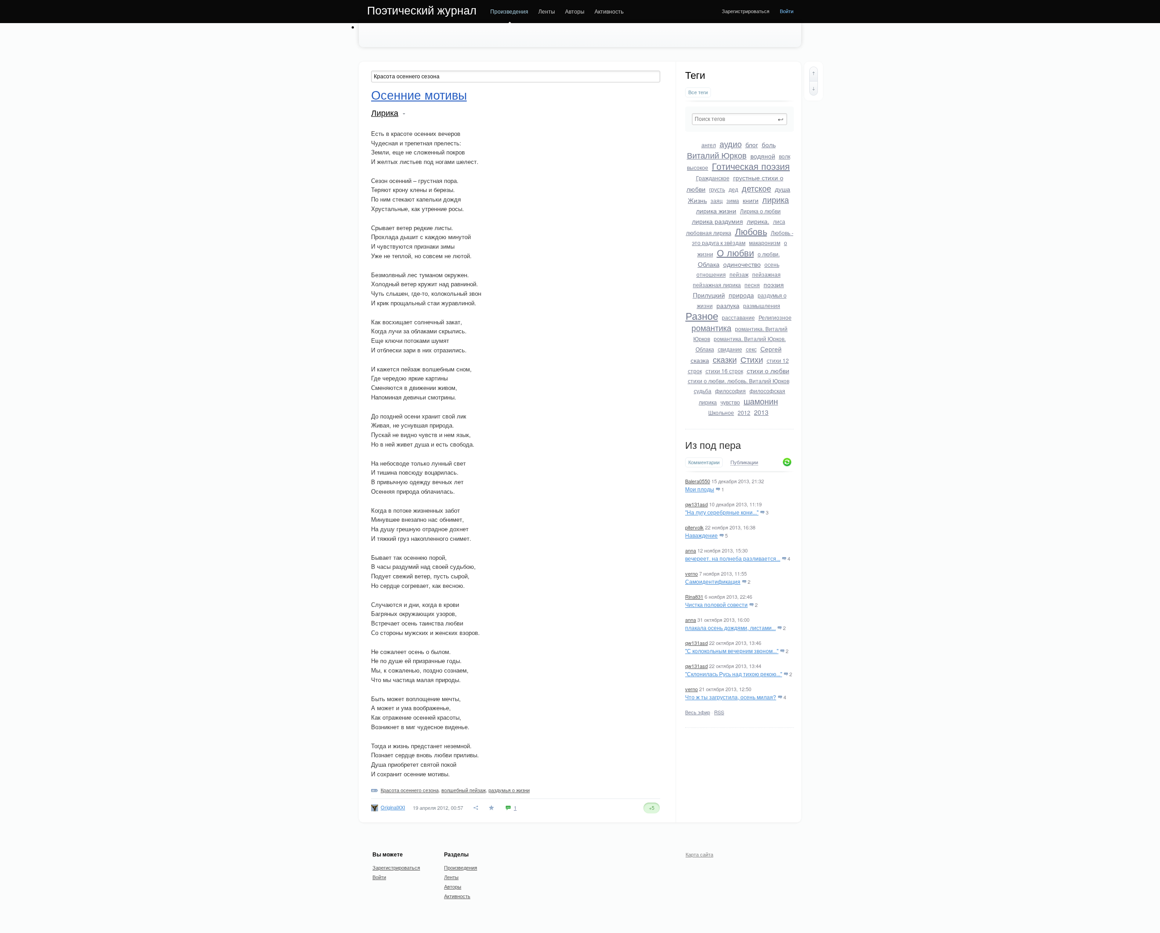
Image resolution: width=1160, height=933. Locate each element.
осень (771, 264)
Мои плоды (699, 489)
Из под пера (713, 445)
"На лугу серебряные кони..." (722, 512)
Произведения (509, 11)
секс (751, 349)
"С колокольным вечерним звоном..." (731, 650)
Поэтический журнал (422, 10)
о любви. (769, 254)
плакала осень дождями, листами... (730, 627)
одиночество (742, 264)
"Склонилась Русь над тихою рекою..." (733, 674)
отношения (711, 274)
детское (756, 188)
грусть (717, 189)
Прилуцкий (709, 294)
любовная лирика (708, 232)
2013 (761, 412)
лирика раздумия (717, 221)
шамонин (761, 401)
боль (769, 144)
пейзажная (766, 274)
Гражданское (713, 178)
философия (730, 390)
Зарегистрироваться (745, 10)
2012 (744, 412)
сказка (700, 360)
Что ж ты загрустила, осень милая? (730, 697)
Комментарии (704, 462)
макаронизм (764, 242)
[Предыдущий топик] (813, 74)
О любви (735, 252)
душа (782, 188)
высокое (697, 167)
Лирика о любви (760, 211)
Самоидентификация (712, 581)
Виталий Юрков (717, 155)
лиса (779, 221)
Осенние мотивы (419, 95)
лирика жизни (716, 210)
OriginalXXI (393, 807)
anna (690, 550)
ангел (708, 145)
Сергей (771, 348)
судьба (702, 390)
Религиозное (775, 317)
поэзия (774, 284)
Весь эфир (697, 712)
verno (691, 573)
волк (784, 156)
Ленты (546, 11)
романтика (711, 327)
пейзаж (739, 274)
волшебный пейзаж (463, 790)
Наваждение (701, 535)
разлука (728, 305)
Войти (786, 10)
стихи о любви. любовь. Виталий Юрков (738, 381)
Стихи (751, 359)
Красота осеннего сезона (410, 790)
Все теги (698, 92)
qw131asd (696, 504)
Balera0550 (697, 481)
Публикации (744, 462)
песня (752, 285)
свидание (730, 349)
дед (733, 189)
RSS (719, 712)
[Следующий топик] (813, 88)
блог (751, 144)
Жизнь (697, 200)
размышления (761, 305)
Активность (609, 11)
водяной (762, 155)
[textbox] (739, 119)
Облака (709, 264)
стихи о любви (768, 370)
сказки (725, 359)
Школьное (721, 412)
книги (751, 200)
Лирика (384, 113)
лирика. (758, 221)
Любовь (751, 231)
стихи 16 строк (724, 371)
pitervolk (694, 527)
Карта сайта (699, 854)
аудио (731, 143)
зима (732, 200)
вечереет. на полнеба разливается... (732, 558)
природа (741, 294)
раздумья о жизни (509, 790)
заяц (716, 200)
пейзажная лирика (717, 285)
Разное (702, 315)
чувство (730, 402)
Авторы (575, 11)
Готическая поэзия (751, 166)
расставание (738, 317)
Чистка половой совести (716, 604)
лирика (775, 199)
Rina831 (694, 596)
